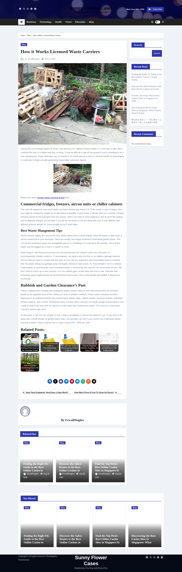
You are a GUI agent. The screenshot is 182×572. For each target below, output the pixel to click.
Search (138, 45)
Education (80, 22)
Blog (91, 22)
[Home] (21, 22)
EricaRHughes (34, 59)
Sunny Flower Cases (91, 8)
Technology (46, 22)
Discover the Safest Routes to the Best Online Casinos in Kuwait (70, 468)
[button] (163, 22)
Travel (68, 22)
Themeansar (23, 560)
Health (58, 22)
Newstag (50, 556)
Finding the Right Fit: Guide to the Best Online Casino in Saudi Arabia (36, 468)
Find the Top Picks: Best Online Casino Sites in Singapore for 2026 (107, 468)
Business (31, 22)
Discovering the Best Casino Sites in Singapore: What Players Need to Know (146, 110)
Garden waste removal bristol (50, 197)
